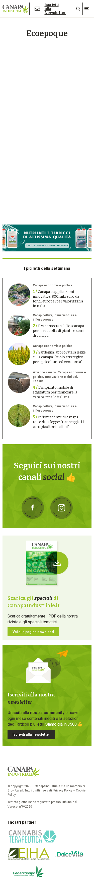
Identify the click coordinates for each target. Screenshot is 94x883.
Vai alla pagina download (33, 632)
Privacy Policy (62, 790)
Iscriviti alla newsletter (31, 734)
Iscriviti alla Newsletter (55, 9)
